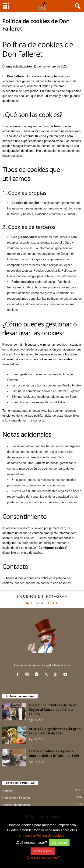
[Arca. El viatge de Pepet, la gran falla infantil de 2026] (14, 735)
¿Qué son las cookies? (42, 857)
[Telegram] (37, 675)
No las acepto (42, 851)
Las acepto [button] (59, 842)
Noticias (7, 791)
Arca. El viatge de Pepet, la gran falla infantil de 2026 (55, 730)
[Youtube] (66, 675)
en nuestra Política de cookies (41, 835)
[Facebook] (18, 675)
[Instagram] (28, 675)
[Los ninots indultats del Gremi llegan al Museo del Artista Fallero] (14, 711)
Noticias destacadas (16, 805)
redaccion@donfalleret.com (51, 665)
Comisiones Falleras (16, 798)
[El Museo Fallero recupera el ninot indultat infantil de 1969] (14, 757)
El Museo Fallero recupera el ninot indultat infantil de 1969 (54, 753)
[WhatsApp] (57, 675)
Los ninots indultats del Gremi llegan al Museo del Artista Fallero (53, 709)
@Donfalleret (42, 602)
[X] (47, 675)
